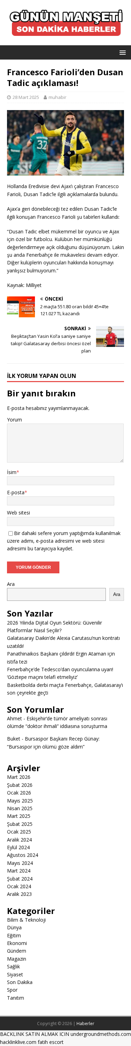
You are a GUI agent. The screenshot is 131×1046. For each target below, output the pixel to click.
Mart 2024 (18, 870)
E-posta (15, 492)
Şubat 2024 (19, 878)
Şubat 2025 (19, 824)
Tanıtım (15, 997)
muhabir (57, 97)
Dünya (14, 927)
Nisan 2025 (19, 808)
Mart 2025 (18, 816)
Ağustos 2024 (22, 855)
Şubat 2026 (19, 785)
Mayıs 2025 (20, 800)
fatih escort (51, 1042)
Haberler (85, 1023)
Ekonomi (17, 943)
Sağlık (13, 966)
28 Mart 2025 (26, 97)
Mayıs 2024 (20, 863)
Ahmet (14, 718)
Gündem (16, 950)
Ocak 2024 (19, 886)
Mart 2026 (18, 777)
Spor (12, 989)
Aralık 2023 (19, 894)
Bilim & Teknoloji (26, 919)
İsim (11, 472)
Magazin (16, 958)
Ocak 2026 (19, 792)
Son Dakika (19, 982)
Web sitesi (18, 512)
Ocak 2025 (19, 831)
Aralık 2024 (19, 839)
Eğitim (14, 935)
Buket (13, 738)
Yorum (14, 419)
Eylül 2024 (18, 847)
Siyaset (15, 974)
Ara (11, 584)
